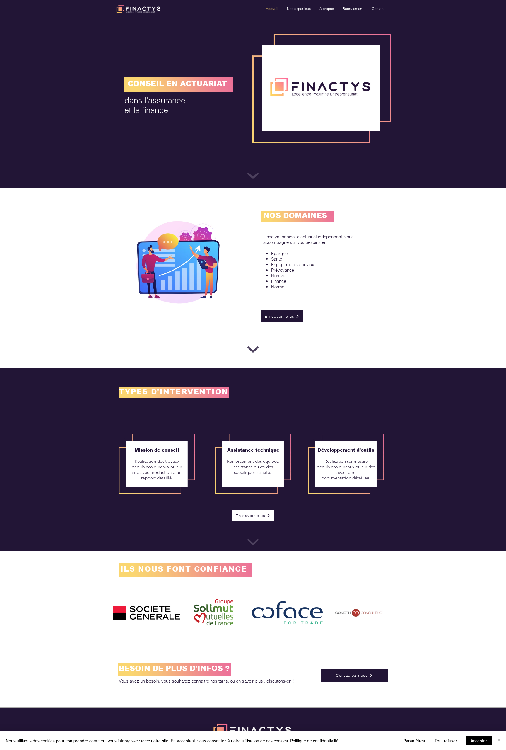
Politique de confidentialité (314, 741)
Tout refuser (446, 741)
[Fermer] (498, 740)
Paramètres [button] (414, 741)
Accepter (479, 741)
